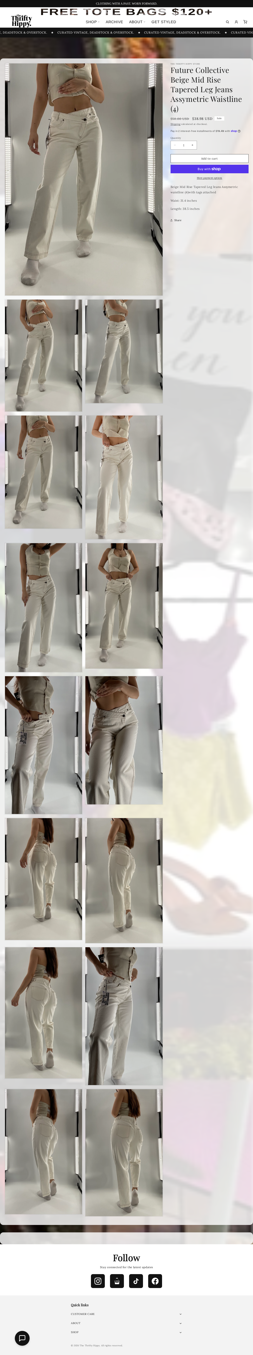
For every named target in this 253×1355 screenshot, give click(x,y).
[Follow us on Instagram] (98, 1281)
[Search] (227, 22)
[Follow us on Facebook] (155, 1281)
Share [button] (178, 220)
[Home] (21, 22)
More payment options (209, 177)
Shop (91, 22)
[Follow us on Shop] (117, 1281)
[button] (126, 1314)
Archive (114, 22)
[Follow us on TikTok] (136, 1281)
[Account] (236, 22)
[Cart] (245, 22)
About (136, 22)
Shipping (176, 124)
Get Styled (164, 22)
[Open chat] (22, 1338)
